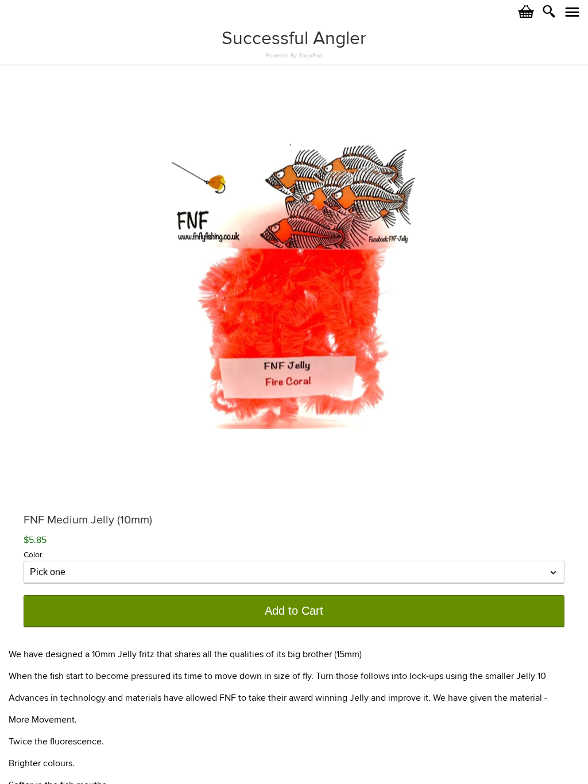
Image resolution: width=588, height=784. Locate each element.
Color (33, 555)
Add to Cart (294, 610)
